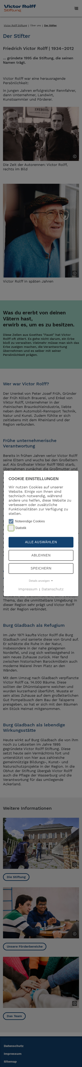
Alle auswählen (41, 542)
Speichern (41, 568)
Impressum (27, 589)
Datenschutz (53, 589)
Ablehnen (41, 555)
